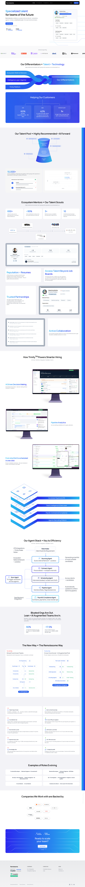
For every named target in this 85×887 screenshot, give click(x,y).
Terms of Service (22, 884)
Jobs (44, 870)
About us (61, 869)
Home (34, 2)
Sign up (76, 2)
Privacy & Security (30, 884)
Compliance (46, 2)
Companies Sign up (31, 870)
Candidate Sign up (47, 869)
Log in (71, 2)
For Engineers (39, 2)
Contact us (61, 870)
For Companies (30, 869)
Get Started (9, 23)
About (51, 2)
